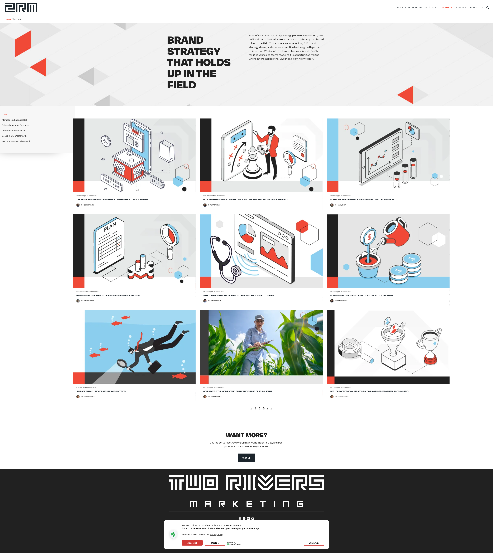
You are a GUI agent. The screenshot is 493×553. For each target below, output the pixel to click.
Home (8, 19)
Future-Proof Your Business (214, 196)
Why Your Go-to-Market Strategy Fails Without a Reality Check (238, 295)
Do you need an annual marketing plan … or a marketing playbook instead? (245, 199)
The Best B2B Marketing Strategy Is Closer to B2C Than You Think (112, 199)
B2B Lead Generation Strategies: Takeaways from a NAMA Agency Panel (369, 391)
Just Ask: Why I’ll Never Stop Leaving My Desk (101, 391)
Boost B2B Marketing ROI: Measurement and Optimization (362, 199)
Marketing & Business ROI (86, 196)
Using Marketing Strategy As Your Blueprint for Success (108, 295)
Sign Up (246, 457)
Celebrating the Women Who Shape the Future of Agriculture (237, 391)
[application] (246, 534)
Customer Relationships (86, 387)
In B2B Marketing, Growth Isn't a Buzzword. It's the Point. (361, 295)
